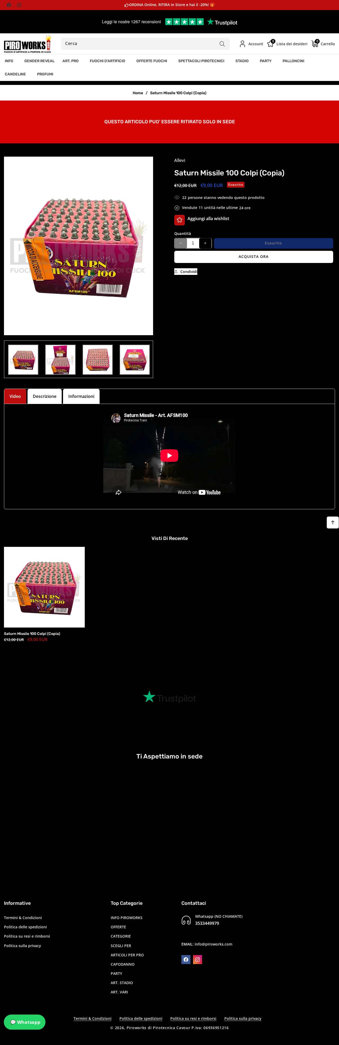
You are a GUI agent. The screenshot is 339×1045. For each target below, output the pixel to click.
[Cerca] (222, 44)
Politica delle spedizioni (25, 926)
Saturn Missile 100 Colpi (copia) (32, 633)
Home (138, 93)
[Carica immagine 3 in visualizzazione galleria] (98, 360)
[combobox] (145, 44)
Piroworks (136, 1027)
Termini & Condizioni (23, 917)
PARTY (116, 973)
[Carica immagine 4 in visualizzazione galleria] (135, 360)
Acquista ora (254, 256)
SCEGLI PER (121, 945)
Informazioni (81, 396)
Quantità (182, 233)
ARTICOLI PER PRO (127, 954)
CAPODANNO (123, 964)
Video (15, 396)
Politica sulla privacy (22, 945)
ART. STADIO (122, 982)
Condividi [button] (188, 271)
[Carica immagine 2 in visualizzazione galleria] (60, 360)
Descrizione (44, 396)
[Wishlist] (179, 220)
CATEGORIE (121, 936)
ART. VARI (119, 992)
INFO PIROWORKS (126, 917)
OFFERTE (118, 926)
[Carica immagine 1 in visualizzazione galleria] (23, 360)
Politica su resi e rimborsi (27, 936)
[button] (10, 61)
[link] (169, 121)
